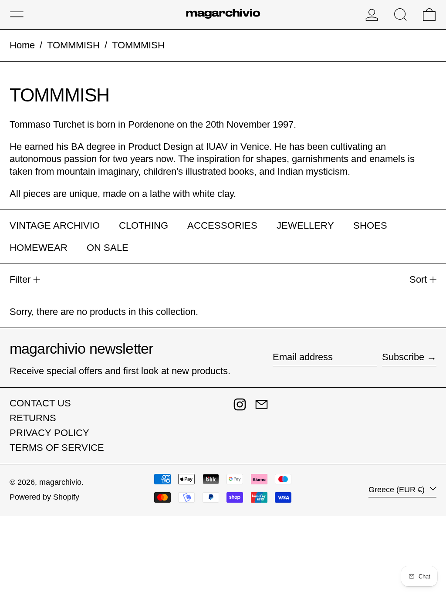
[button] (400, 15)
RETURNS (33, 417)
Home (22, 45)
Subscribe (403, 357)
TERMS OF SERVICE (57, 447)
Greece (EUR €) (397, 489)
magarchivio (60, 482)
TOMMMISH (73, 45)
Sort (418, 279)
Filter (20, 279)
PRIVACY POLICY (49, 432)
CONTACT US (40, 403)
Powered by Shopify (44, 497)
